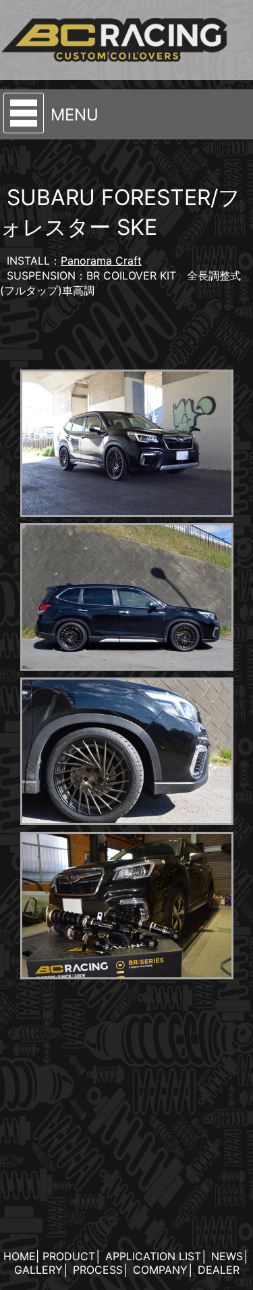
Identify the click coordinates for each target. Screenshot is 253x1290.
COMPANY (160, 1269)
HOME (19, 1256)
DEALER (219, 1269)
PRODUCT (69, 1256)
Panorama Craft (101, 260)
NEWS (227, 1256)
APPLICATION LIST (153, 1256)
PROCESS (98, 1269)
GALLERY (38, 1269)
